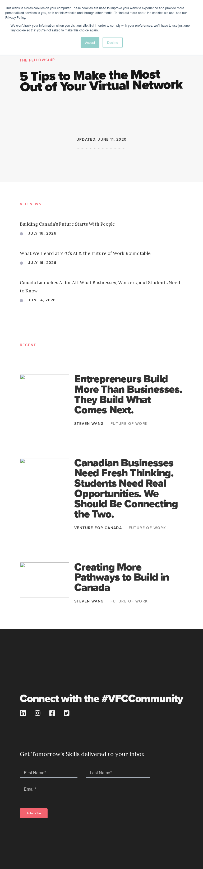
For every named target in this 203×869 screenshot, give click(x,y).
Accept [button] (90, 42)
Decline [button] (112, 42)
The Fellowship (37, 60)
